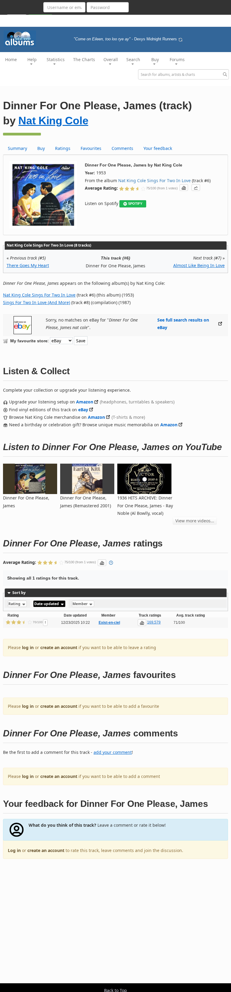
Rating (14, 603)
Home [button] (11, 59)
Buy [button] (155, 59)
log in (28, 647)
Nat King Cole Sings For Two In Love (154, 180)
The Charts (84, 59)
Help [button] (32, 59)
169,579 (154, 622)
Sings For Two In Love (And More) (36, 302)
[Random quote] (180, 39)
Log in (14, 850)
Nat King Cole (53, 120)
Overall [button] (110, 59)
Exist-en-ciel (109, 622)
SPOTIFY (135, 203)
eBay (83, 409)
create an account (58, 647)
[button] (184, 187)
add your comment (113, 752)
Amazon (84, 402)
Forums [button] (177, 59)
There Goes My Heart (28, 265)
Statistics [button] (56, 59)
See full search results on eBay (183, 323)
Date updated (47, 603)
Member (80, 603)
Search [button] (133, 59)
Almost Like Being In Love (199, 265)
